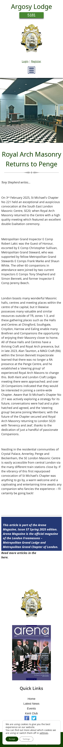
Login (25, 61)
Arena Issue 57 (47, 553)
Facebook (26, 718)
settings (44, 733)
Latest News (31, 703)
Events (31, 708)
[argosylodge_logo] (31, 39)
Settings (26, 739)
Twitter (34, 718)
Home (31, 698)
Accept (12, 739)
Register (36, 61)
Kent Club (31, 713)
